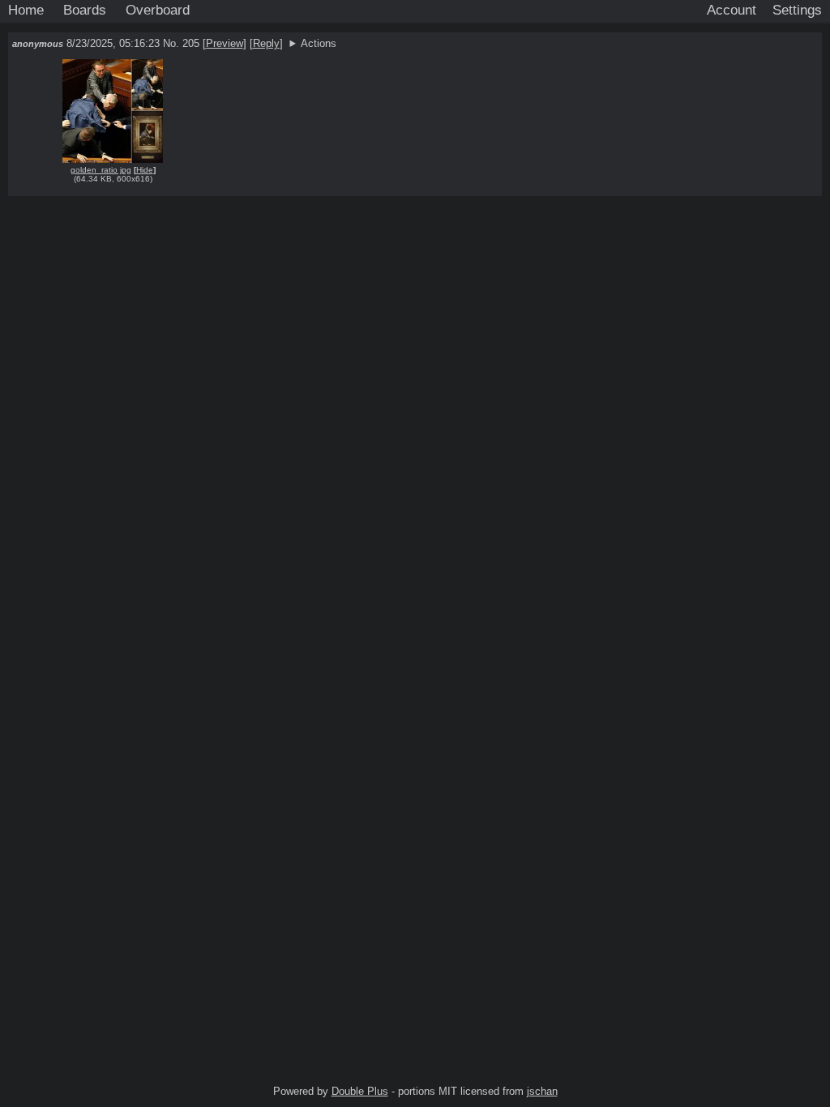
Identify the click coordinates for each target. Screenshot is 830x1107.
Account (731, 10)
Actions (318, 43)
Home (26, 10)
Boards (84, 10)
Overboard (158, 10)
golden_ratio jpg (101, 169)
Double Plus (360, 1091)
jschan (542, 1091)
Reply (266, 43)
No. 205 (183, 43)
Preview (224, 43)
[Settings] (797, 10)
